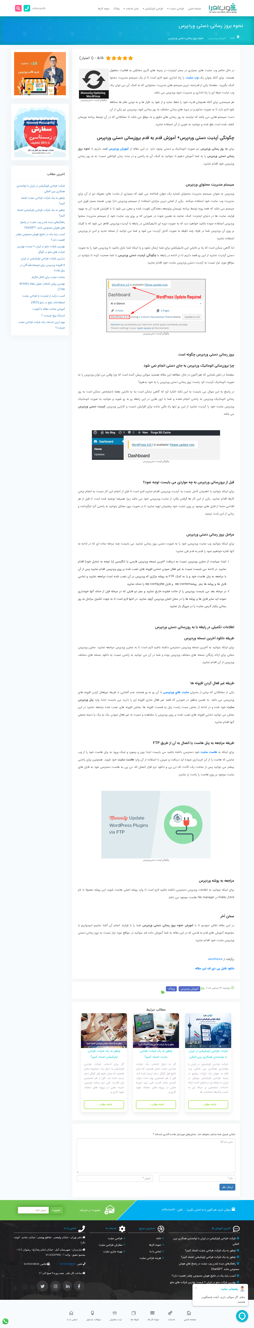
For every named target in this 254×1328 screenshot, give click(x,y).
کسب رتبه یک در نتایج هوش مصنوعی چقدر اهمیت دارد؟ (204, 1276)
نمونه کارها (103, 9)
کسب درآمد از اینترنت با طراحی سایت (43, 296)
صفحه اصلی (194, 9)
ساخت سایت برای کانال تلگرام (48, 277)
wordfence (215, 959)
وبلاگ (116, 9)
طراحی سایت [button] (177, 9)
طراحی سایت (115, 1238)
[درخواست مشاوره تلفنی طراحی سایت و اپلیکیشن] (27, 8)
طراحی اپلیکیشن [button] (154, 9)
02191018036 (168, 1210)
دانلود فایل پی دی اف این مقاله (214, 968)
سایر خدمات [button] (132, 9)
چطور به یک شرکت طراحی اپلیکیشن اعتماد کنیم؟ (208, 1257)
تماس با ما (155, 1251)
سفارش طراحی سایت (110, 1245)
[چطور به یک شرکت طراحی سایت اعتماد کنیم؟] (156, 1030)
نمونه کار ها (153, 1319)
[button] (18, 8)
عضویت (56, 1210)
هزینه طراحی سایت (150, 1258)
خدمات (171, 1319)
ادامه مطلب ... (208, 1104)
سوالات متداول (93, 1319)
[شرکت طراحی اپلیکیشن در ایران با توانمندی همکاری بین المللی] (208, 1030)
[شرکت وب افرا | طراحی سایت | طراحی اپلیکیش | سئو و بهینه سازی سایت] (223, 8)
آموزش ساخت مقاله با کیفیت (49, 309)
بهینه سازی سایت (112, 1251)
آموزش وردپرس (217, 38)
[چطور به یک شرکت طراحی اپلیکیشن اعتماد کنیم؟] (104, 1030)
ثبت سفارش (116, 1319)
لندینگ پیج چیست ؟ (53, 315)
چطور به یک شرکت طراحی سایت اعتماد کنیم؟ (210, 1250)
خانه (232, 38)
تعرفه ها (135, 1319)
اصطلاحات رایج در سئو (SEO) (48, 302)
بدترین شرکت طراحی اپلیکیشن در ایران (43, 258)
